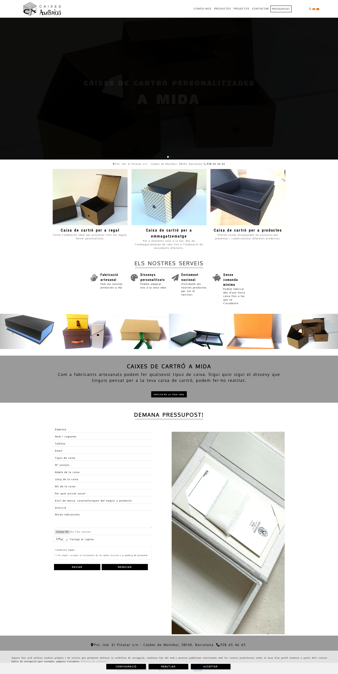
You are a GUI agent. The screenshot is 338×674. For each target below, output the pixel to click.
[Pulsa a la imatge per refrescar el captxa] (60, 539)
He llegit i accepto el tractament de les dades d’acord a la (103, 555)
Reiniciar (125, 567)
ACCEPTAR (210, 666)
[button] (169, 394)
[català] (313, 8)
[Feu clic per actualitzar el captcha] (67, 540)
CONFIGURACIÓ (126, 666)
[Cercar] (310, 9)
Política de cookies (93, 661)
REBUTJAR (168, 666)
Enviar (77, 567)
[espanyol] (317, 8)
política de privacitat (136, 555)
